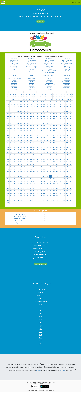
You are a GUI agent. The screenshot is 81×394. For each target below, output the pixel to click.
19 (51, 92)
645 (18, 166)
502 (8, 150)
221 (70, 113)
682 (8, 171)
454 (47, 142)
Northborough (31, 64)
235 (51, 116)
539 (64, 152)
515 (51, 150)
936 (54, 200)
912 (41, 198)
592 (41, 159)
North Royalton (66, 58)
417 (57, 138)
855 (51, 190)
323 (11, 128)
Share (43, 382)
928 (27, 200)
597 (57, 159)
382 (8, 135)
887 (24, 195)
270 (34, 121)
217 (57, 113)
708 (27, 174)
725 (18, 176)
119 (64, 101)
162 (8, 109)
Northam (14, 64)
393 (44, 135)
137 (57, 104)
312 (41, 125)
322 (8, 128)
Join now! (40, 21)
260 (67, 118)
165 (18, 109)
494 (47, 147)
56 (15, 97)
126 (21, 104)
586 (21, 159)
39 (37, 94)
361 (70, 130)
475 (51, 145)
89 (37, 99)
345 (18, 130)
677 (57, 169)
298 (60, 123)
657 (57, 166)
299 (64, 123)
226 (21, 116)
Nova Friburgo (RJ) (66, 81)
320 (67, 125)
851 (37, 190)
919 (64, 198)
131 (37, 104)
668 (27, 169)
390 (34, 135)
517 (57, 150)
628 (27, 164)
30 (13, 94)
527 (24, 152)
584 (14, 159)
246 (21, 118)
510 (34, 150)
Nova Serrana (14, 87)
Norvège (32, 69)
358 (60, 130)
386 (21, 135)
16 (43, 92)
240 (67, 116)
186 (21, 111)
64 (37, 97)
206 (21, 113)
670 (34, 169)
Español (48, 383)
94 (51, 99)
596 (54, 159)
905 (18, 198)
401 (70, 135)
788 (27, 183)
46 (56, 94)
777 (57, 181)
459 (64, 142)
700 (67, 171)
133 (44, 104)
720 (67, 174)
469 (31, 145)
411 (37, 138)
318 (60, 125)
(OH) (40, 326)
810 (34, 186)
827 (24, 188)
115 (51, 101)
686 (21, 171)
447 (24, 142)
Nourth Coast (32, 80)
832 (41, 188)
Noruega (14, 69)
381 (70, 133)
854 (47, 190)
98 (62, 99)
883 (11, 195)
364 (14, 133)
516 (54, 150)
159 (64, 106)
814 (47, 186)
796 (54, 183)
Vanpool (40, 298)
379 (64, 133)
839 (64, 188)
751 (37, 178)
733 (44, 176)
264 (14, 121)
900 (67, 195)
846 (21, 190)
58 (21, 97)
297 (57, 123)
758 (60, 178)
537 (57, 152)
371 (37, 133)
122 (8, 104)
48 (62, 94)
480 (67, 145)
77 (72, 97)
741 (70, 176)
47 (59, 94)
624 (14, 164)
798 (60, 183)
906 (21, 198)
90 (40, 99)
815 (51, 186)
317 (57, 125)
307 (24, 125)
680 (67, 169)
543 (11, 154)
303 (11, 125)
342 (8, 130)
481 (70, 145)
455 (51, 142)
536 (54, 152)
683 (11, 171)
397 (57, 135)
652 (41, 166)
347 (24, 130)
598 (60, 159)
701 (70, 171)
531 (37, 152)
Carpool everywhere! (40, 301)
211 (37, 113)
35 (26, 94)
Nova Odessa (14, 84)
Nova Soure (32, 87)
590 (34, 159)
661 (70, 166)
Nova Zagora (49, 89)
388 (27, 135)
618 (60, 162)
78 (7, 99)
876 (54, 193)
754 (47, 178)
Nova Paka (66, 84)
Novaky (67, 89)
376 (54, 133)
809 (31, 186)
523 (11, 152)
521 (70, 150)
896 (54, 195)
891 (37, 195)
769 (31, 181)
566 (21, 157)
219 (64, 113)
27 (73, 92)
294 (47, 123)
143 (11, 106)
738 (60, 176)
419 (64, 138)
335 (51, 128)
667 (24, 169)
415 (51, 138)
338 (60, 128)
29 (10, 94)
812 (41, 186)
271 (37, 121)
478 (60, 145)
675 (51, 169)
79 (10, 99)
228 (27, 116)
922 (8, 200)
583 (11, 159)
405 (18, 138)
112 (41, 101)
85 (26, 99)
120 (67, 101)
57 (18, 97)
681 (70, 169)
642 (8, 166)
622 (8, 164)
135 (51, 104)
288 (27, 123)
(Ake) (40, 332)
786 (21, 183)
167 (24, 109)
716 (54, 174)
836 (54, 188)
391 (37, 135)
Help (27, 382)
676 (54, 169)
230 (34, 116)
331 (37, 128)
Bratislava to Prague (20, 216)
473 (44, 145)
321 (70, 125)
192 (41, 111)
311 (37, 125)
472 (41, 145)
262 (8, 121)
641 (70, 164)
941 (70, 200)
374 (47, 133)
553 (44, 154)
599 (64, 159)
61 (29, 97)
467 (24, 145)
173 (44, 109)
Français (38, 383)
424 (14, 140)
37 (32, 94)
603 (11, 162)
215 (51, 113)
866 (21, 193)
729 (31, 176)
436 (54, 140)
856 (54, 190)
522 (8, 152)
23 (62, 92)
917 (57, 198)
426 (21, 140)
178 (60, 109)
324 (14, 128)
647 (24, 166)
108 (27, 101)
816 (54, 186)
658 (60, 166)
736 (54, 176)
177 (57, 109)
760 (67, 178)
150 (34, 106)
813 (44, 186)
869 (31, 193)
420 (67, 138)
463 (11, 145)
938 (60, 200)
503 (11, 150)
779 (64, 181)
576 (54, 157)
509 (31, 150)
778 (60, 181)
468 (27, 145)
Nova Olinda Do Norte (49, 84)
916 (54, 198)
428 (27, 140)
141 (70, 104)
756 (54, 178)
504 (14, 150)
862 (8, 193)
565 (18, 157)
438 (60, 140)
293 (44, 123)
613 (44, 162)
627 (24, 164)
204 (14, 113)
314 (47, 125)
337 (57, 128)
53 (7, 97)
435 (51, 140)
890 (34, 195)
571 (37, 157)
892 (41, 195)
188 (27, 111)
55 (13, 97)
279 (64, 121)
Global (40, 292)
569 (31, 157)
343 (11, 130)
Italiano (43, 383)
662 (8, 169)
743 (11, 178)
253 (44, 118)
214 (47, 113)
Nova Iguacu (14, 83)
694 (47, 171)
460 (67, 142)
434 (47, 140)
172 (41, 109)
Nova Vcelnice (66, 87)
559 (64, 154)
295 (51, 123)
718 (60, 174)
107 (24, 101)
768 (27, 181)
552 (41, 154)
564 (14, 157)
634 (47, 164)
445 (18, 142)
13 (35, 92)
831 (37, 188)
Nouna (14, 80)
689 (31, 171)
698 (60, 171)
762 (8, 181)
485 (18, 147)
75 (67, 97)
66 (43, 97)
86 (29, 99)
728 (27, 176)
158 (60, 106)
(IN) (40, 304)
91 (43, 99)
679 (64, 169)
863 (11, 193)
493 (44, 147)
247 (24, 118)
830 (34, 188)
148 (27, 106)
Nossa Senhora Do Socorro (49, 75)
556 (54, 154)
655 (51, 166)
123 (11, 104)
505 (18, 150)
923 (11, 200)
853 (44, 190)
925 (18, 200)
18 (48, 92)
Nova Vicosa (32, 89)
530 (34, 152)
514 (47, 150)
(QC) (40, 341)
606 (21, 162)
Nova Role (49, 86)
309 (31, 125)
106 (21, 101)
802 (8, 186)
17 (46, 92)
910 (34, 198)
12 (32, 92)
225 (18, 116)
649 (31, 166)
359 (64, 130)
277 (57, 121)
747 (24, 178)
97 (59, 99)
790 (34, 183)
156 (54, 106)
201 (70, 111)
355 (51, 130)
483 (11, 147)
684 (14, 171)
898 (60, 195)
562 (8, 157)
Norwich (32, 74)
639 (64, 164)
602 (8, 162)
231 (37, 116)
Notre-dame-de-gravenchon (14, 78)
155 (51, 106)
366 (21, 133)
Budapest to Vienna (20, 223)
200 (67, 111)
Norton (49, 68)
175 (51, 109)
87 (32, 99)
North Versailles (67, 61)
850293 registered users (40, 13)
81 (15, 99)
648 (27, 166)
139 (64, 104)
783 (11, 183)
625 (18, 164)
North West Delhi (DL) (49, 63)
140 (67, 104)
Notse (49, 78)
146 (21, 106)
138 (60, 104)
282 (8, 123)
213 (44, 113)
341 (70, 128)
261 (70, 118)
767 (24, 181)
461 (70, 142)
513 (44, 150)
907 (24, 198)
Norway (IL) (14, 71)
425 (18, 140)
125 (18, 104)
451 (37, 142)
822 (8, 188)
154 (47, 106)
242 (8, 118)
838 (60, 188)
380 (67, 133)
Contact (39, 382)
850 (34, 190)
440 (67, 140)
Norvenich (49, 69)
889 (31, 195)
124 (14, 104)
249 (31, 118)
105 (18, 101)
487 (24, 147)
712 (41, 174)
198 (60, 111)
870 (34, 193)
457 (57, 142)
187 (24, 111)
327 (24, 128)
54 (10, 97)
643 (11, 166)
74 (64, 97)
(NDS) (40, 316)
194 (47, 111)
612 (41, 162)
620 (67, 162)
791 (37, 183)
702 (8, 174)
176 (54, 109)
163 (11, 109)
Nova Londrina (49, 83)
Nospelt (32, 75)
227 (24, 116)
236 (54, 116)
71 (56, 97)
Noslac (14, 75)
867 (24, 193)
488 (27, 147)
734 (47, 176)
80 (13, 99)
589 (31, 159)
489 (31, 147)
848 (27, 190)
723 (11, 176)
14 (37, 92)
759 (64, 178)
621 (70, 162)
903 (11, 198)
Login (78, 2)
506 (21, 150)
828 (27, 188)
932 (41, 200)
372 (41, 133)
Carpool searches (40, 289)
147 (24, 106)
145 (18, 106)
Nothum (14, 77)
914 (47, 198)
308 (27, 125)
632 (41, 164)
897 (57, 195)
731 (37, 176)
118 (60, 101)
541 (70, 152)
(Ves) (40, 338)
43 (48, 94)
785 (18, 183)
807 (24, 186)
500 (67, 147)
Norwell (67, 71)
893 (44, 195)
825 (18, 188)
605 (18, 162)
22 (59, 92)
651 (37, 166)
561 (70, 154)
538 (60, 152)
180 (67, 109)
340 (67, 128)
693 (44, 171)
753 (44, 178)
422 (8, 140)
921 (70, 198)
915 (51, 198)
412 (41, 138)
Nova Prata (31, 86)
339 (64, 128)
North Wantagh (14, 63)
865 (18, 193)
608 (27, 162)
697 (57, 171)
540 (67, 152)
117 (57, 101)
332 (41, 128)
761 (70, 178)
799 (64, 183)
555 (51, 154)
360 (67, 130)
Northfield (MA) (49, 66)
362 (8, 133)
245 (18, 118)
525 (18, 152)
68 (48, 97)
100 (68, 99)
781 (70, 181)
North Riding (49, 58)
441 (70, 140)
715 (51, 174)
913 (44, 198)
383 (11, 135)
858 (60, 190)
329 (31, 128)
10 (27, 92)
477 (57, 145)
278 (60, 121)
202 (8, 113)
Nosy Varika (67, 75)
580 (67, 157)
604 (14, 162)
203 (11, 113)
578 (60, 157)
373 (44, 133)
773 (44, 181)
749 (31, 178)
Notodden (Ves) (49, 77)
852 (41, 190)
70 (53, 97)
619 (64, 162)
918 (60, 198)
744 (14, 178)
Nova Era (32, 81)
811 (37, 186)
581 (70, 157)
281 (70, 121)
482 (8, 147)
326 (21, 128)
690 (34, 171)
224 (14, 116)
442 (8, 142)
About (34, 382)
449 (31, 142)
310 (34, 125)
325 (18, 128)
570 (34, 157)
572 (41, 157)
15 (40, 92)
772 (41, 181)
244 (14, 118)
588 (27, 159)
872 (41, 193)
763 (11, 181)
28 (7, 94)
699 (64, 171)
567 (24, 157)
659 (64, 166)
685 (18, 171)
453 (44, 142)
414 (47, 138)
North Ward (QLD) (31, 63)
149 (31, 106)
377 (57, 133)
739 (64, 176)
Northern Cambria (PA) (31, 66)
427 (24, 140)
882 (8, 195)
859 (64, 190)
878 (60, 193)
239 (64, 116)
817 (57, 186)
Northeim (66, 64)
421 (70, 138)
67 (45, 97)
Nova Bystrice (14, 81)
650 (34, 166)
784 (14, 183)
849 (31, 190)
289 (31, 123)
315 (51, 125)
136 (54, 104)
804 (14, 186)
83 (21, 99)
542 (8, 154)
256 (54, 118)
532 (41, 152)
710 (34, 174)
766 (21, 181)
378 (60, 133)
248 (27, 118)
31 (15, 94)
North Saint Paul (14, 60)
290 (34, 123)
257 (57, 118)
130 (34, 104)
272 (41, 121)
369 (31, 133)
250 (34, 118)
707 (24, 174)
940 (67, 200)
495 (51, 147)
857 (57, 190)
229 (31, 116)
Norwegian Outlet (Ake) (31, 71)
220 (67, 113)
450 (34, 142)
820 (67, 186)
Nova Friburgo (49, 81)
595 (51, 159)
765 (18, 181)
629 (31, 164)
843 (11, 190)
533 (44, 152)
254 (47, 118)
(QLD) (40, 307)
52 (72, 94)
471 (37, 145)
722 (8, 176)
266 (21, 121)
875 (51, 193)
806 (21, 186)
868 (27, 193)
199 (64, 111)
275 (51, 121)
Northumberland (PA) (32, 68)
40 (40, 94)
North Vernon (31, 61)
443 (11, 142)
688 (27, 171)
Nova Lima (31, 83)
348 (27, 130)
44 (51, 94)
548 (27, 154)
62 (32, 97)
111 (37, 101)
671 (37, 169)
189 (31, 111)
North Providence (14, 58)
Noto (32, 77)
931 (37, 200)
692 (41, 171)
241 (70, 116)
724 (14, 176)
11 (29, 92)
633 (44, 164)
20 (54, 92)
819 (64, 186)
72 (59, 97)
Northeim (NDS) (14, 66)
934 (47, 200)
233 (44, 116)
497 (57, 147)
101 (71, 99)
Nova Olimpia (32, 84)
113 (44, 101)
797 (57, 183)
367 (24, 133)
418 (60, 138)
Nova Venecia (14, 89)
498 (60, 147)
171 (37, 109)
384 (14, 135)
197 (57, 111)
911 (37, 198)
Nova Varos (49, 87)
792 (41, 183)
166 (21, 109)
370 (34, 133)
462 (8, 145)
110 (34, 101)
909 (31, 198)
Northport (14, 68)
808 (27, 186)
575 (51, 157)
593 (44, 159)
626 (21, 164)
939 (64, 200)
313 (44, 125)
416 (54, 138)
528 (27, 152)
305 (18, 125)
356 (54, 130)
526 (21, 152)
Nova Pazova (14, 86)
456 (54, 142)
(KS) (40, 335)
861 (70, 190)
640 (67, 164)
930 (34, 200)
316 (54, 125)
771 (37, 181)
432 (41, 140)
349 (31, 130)
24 (65, 92)
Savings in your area (40, 264)
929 (31, 200)
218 (60, 113)
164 (14, 109)
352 (41, 130)
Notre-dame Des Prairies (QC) (67, 77)
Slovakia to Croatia (20, 221)
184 (14, 111)
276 (54, 121)
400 (67, 135)
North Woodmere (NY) (66, 63)
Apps (54, 382)
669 (31, 169)
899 (64, 195)
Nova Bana (49, 80)
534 (47, 152)
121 (70, 101)
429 (31, 140)
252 (41, 118)
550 (34, 154)
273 (44, 121)
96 (56, 99)
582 (8, 159)
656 (54, 166)
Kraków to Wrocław (20, 219)
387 (24, 135)
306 (21, 125)
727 (24, 176)
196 (54, 111)
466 (21, 145)
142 (8, 106)
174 (47, 109)
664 (14, 169)
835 (51, 188)
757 (57, 178)
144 (14, 106)
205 (18, 113)
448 (27, 142)
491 (37, 147)
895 (51, 195)
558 (60, 154)
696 (54, 171)
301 (70, 123)
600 (67, 159)
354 (47, 130)
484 (14, 147)
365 (18, 133)
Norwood (49, 74)
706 (21, 174)
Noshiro (67, 74)
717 (57, 174)
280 (67, 121)
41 (43, 94)
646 (21, 166)
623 (11, 164)
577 (57, 157)
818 (60, 186)
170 (34, 109)
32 (18, 94)
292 (41, 123)
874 (47, 193)
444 (14, 142)
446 (21, 142)
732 (41, 176)
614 (47, 162)
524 (14, 152)
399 (64, 135)
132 (41, 104)
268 (27, 121)
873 (44, 193)
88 (34, 99)
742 (8, 178)
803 (11, 186)
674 (47, 169)
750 (34, 178)
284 (14, 123)
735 (51, 176)
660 (67, 166)
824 (14, 188)
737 (57, 176)
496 (54, 147)
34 (23, 94)
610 (34, 162)
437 (57, 140)
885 (18, 195)
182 (8, 111)
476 (54, 145)
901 (70, 195)
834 (47, 188)
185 (18, 111)
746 (21, 178)
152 (41, 106)
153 (44, 106)
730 (34, 176)
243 (11, 118)
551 (37, 154)
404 (14, 138)
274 (47, 121)
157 (57, 106)
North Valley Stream (67, 60)
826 (21, 188)
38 (34, 94)
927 (24, 200)
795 (51, 183)
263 (11, 121)
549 (31, 154)
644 (14, 166)
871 (37, 193)
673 (44, 169)
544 (14, 154)
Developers (49, 382)
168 (27, 109)
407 (24, 138)
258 (60, 118)
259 (64, 118)
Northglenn (67, 66)
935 (51, 200)
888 (27, 195)
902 (8, 198)
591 (37, 159)
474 (47, 145)
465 (18, 145)
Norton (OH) (67, 68)
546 (21, 154)
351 (37, 130)
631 (37, 164)
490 (34, 147)
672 (41, 169)
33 (21, 94)
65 (40, 97)
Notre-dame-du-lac (31, 78)
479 (64, 145)
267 (24, 121)
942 (8, 202)
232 (41, 116)
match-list (62, 370)
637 (57, 164)
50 (67, 94)
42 (45, 94)
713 (44, 174)
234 (47, 116)
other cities (38, 370)
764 (14, 181)
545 (18, 154)
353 (44, 130)
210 (34, 113)
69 (51, 97)
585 (18, 159)
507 (24, 150)
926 (21, 200)
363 (11, 133)
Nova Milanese (66, 83)
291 (37, 123)
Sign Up (74, 2)
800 (67, 183)
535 (51, 152)
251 (37, 118)
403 (11, 138)
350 (34, 130)
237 (57, 116)
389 (31, 135)
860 (67, 190)
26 (70, 92)
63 (34, 97)
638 (60, 164)
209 (31, 113)
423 (11, 140)
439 (64, 140)
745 (18, 178)
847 (24, 190)
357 (57, 130)
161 (70, 106)
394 (47, 135)
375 (51, 133)
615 (51, 162)
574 (47, 157)
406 (21, 138)
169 (31, 109)
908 (27, 198)
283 (11, 123)
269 (31, 121)
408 (27, 138)
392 (41, 135)
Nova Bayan (67, 80)
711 (37, 174)
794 (47, 183)
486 (21, 147)
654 (47, 166)
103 (11, 101)
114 (47, 101)
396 (54, 135)
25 (67, 92)
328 (27, 128)
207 (24, 113)
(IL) (40, 329)
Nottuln (67, 78)
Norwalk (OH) (66, 69)
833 (44, 188)
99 (64, 99)
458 (60, 142)
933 (44, 200)
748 (27, 178)
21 (57, 92)
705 (18, 174)
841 (70, 188)
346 (21, 130)
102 (8, 101)
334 (47, 128)
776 (54, 181)
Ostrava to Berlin (20, 214)
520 (67, 150)
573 (44, 157)
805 (18, 186)
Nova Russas (67, 86)
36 (29, 94)
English (33, 383)
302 (8, 125)
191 (37, 111)
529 (31, 152)
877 (57, 193)
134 (47, 104)
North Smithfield (32, 60)
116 (54, 101)
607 (24, 162)
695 (51, 171)
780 (67, 181)
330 (34, 128)
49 (64, 94)
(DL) (40, 310)
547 (24, 154)
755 (51, 178)
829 (31, 188)
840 (67, 188)
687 (24, 171)
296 (54, 123)
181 (70, 109)
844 (14, 190)
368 (27, 133)
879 (64, 193)
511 (37, 150)
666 (21, 169)
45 (53, 94)
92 (45, 99)
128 (27, 104)
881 (70, 193)
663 (11, 169)
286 (21, 123)
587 (24, 159)
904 (14, 198)
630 (34, 164)
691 (37, 171)
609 (31, 162)
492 (41, 147)
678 (60, 169)
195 (51, 111)
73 (62, 97)
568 (27, 157)
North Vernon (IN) (49, 61)
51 (70, 94)
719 (64, 174)
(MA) (40, 323)
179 (64, 109)
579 (64, 157)
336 (54, 128)
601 (70, 159)
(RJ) (40, 344)
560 (67, 154)
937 (57, 200)
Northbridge (49, 64)
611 (37, 162)
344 (14, 130)
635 (51, 164)
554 (47, 154)
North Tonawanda (49, 60)
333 (44, 128)
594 (47, 159)
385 (18, 135)
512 (41, 150)
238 (60, 116)
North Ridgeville (32, 58)
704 (14, 174)
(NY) (40, 313)
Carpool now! (40, 295)
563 (11, 157)
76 (70, 97)
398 (60, 135)
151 (37, 106)
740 (67, 176)
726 (21, 176)
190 (34, 111)
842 (8, 190)
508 (27, 150)
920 (67, 198)
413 (44, 138)
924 (14, 200)
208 (27, 113)
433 (44, 140)
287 (24, 123)
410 (34, 138)
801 (70, 183)
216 (54, 113)
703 (11, 174)
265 (18, 121)
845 (18, 190)
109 (31, 101)
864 (14, 193)
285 (18, 123)
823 (11, 188)
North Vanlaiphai (14, 61)
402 (8, 138)
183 (11, 111)
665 (18, 169)
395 (51, 135)
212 (41, 113)
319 (64, 125)
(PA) (40, 320)
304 (14, 125)
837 (57, 188)
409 (31, 138)
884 (14, 195)
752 (41, 178)
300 (67, 123)
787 (24, 183)
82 (18, 99)
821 (70, 186)
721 (70, 174)
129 (31, 104)
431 (37, 140)
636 (54, 164)
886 (21, 195)
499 (64, 147)
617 (57, 162)
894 (47, 195)
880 (67, 193)
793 (44, 183)
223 (11, 116)
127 (24, 104)
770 (34, 181)
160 (67, 106)
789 (31, 183)
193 (44, 111)
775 (51, 181)
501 (70, 147)
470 (34, 145)
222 (8, 116)
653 (44, 166)
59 (23, 97)
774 (47, 181)
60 (26, 97)
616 (54, 162)
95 (53, 99)
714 (47, 174)
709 (31, 174)
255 (51, 118)
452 (41, 142)
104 (14, 101)
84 (23, 99)
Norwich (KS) (14, 74)
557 (57, 154)
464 (14, 145)
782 (8, 183)
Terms (30, 382)
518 (60, 150)
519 (64, 150)
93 (48, 99)
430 (34, 140)
